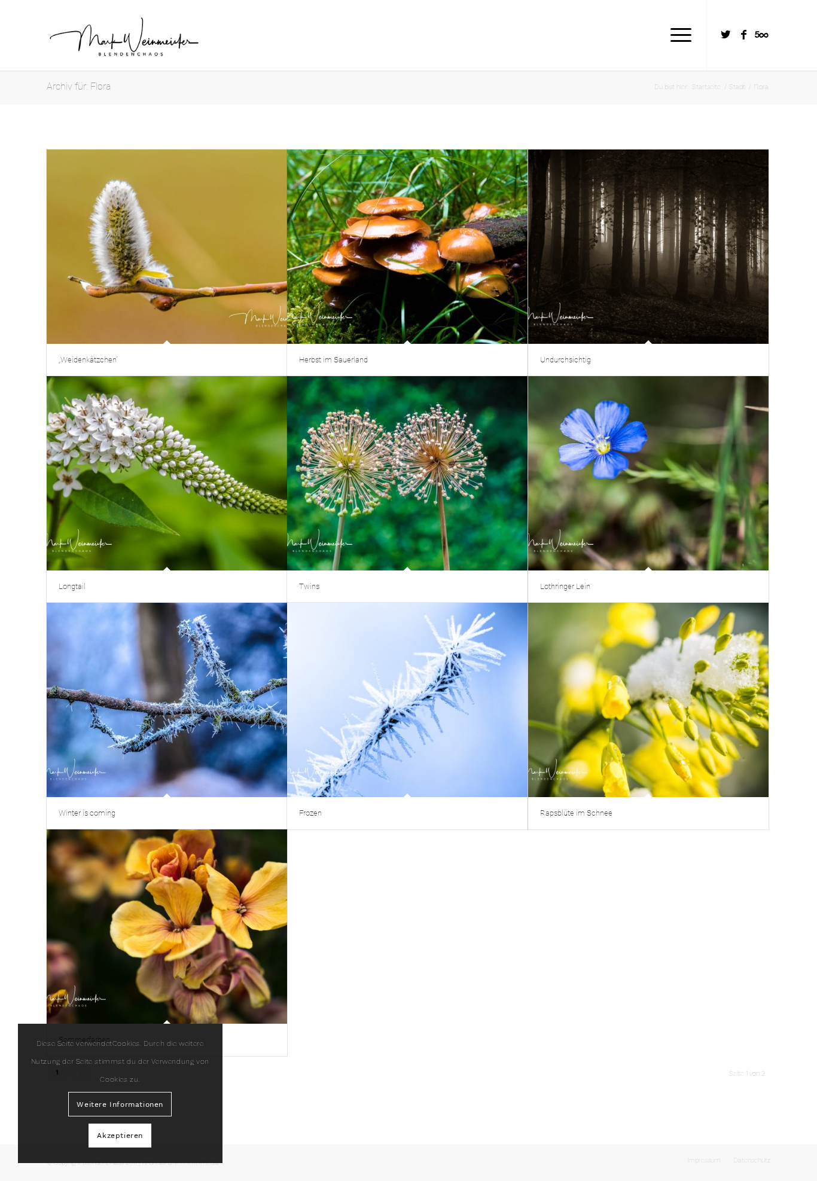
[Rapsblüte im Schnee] (648, 700)
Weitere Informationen (120, 1104)
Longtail (72, 586)
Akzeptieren (120, 1135)
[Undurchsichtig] (648, 246)
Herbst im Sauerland (333, 359)
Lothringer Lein (565, 586)
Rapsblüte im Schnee (576, 812)
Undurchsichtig (565, 359)
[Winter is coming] (167, 700)
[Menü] (677, 35)
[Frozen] (407, 700)
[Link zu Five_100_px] (761, 35)
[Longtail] (167, 473)
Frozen (310, 812)
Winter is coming (87, 812)
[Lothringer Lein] (648, 473)
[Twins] (407, 473)
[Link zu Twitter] (725, 35)
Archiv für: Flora (79, 86)
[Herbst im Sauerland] (407, 246)
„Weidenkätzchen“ (88, 359)
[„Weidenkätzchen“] (167, 246)
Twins (309, 586)
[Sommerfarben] (167, 926)
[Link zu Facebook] (743, 35)
